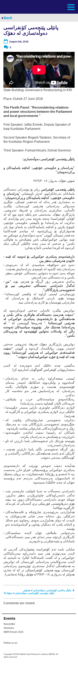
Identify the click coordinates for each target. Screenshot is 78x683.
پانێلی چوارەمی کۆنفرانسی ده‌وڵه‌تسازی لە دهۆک (30, 593)
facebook (30, 643)
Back (8, 18)
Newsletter (9, 624)
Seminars (9, 628)
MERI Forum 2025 (13, 632)
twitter (22, 643)
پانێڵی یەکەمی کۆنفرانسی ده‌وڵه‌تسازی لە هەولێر (47, 590)
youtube (38, 643)
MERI (13, 6)
